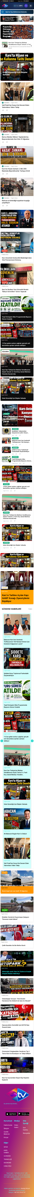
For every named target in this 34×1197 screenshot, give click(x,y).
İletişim (6, 1128)
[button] (4, 78)
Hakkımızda (8, 1125)
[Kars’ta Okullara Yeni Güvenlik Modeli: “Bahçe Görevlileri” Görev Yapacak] (21, 226)
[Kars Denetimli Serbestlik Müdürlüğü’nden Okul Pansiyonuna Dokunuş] (17, 219)
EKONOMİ (7, 1163)
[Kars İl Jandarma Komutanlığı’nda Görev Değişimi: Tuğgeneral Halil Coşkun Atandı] (17, 226)
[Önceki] (3, 67)
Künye (6, 1137)
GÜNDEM (7, 1156)
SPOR (6, 1147)
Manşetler (26, 1133)
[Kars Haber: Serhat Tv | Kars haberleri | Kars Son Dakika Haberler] (5, 6)
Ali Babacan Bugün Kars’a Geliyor (19, 42)
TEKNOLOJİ (8, 1159)
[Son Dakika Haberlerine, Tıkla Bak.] (2, 12)
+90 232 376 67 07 (19, 1192)
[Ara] (26, 6)
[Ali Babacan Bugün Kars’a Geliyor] (17, 560)
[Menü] (30, 6)
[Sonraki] (30, 67)
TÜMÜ (30, 609)
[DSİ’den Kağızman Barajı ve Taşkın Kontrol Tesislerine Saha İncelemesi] (15, 226)
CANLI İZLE (7, 1166)
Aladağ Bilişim (25, 1188)
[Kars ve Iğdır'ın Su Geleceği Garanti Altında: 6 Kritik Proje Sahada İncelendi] (17, 19)
